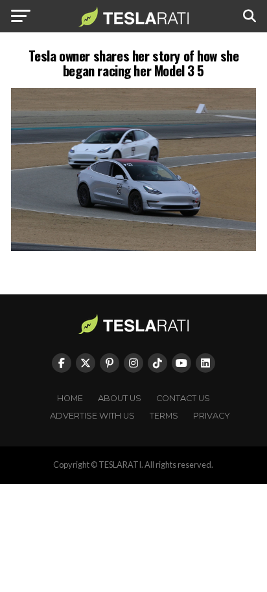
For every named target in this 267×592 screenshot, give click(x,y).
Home (70, 398)
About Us (119, 398)
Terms (164, 416)
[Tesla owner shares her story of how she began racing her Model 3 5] (133, 247)
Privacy (211, 416)
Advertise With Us (92, 416)
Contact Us (183, 398)
